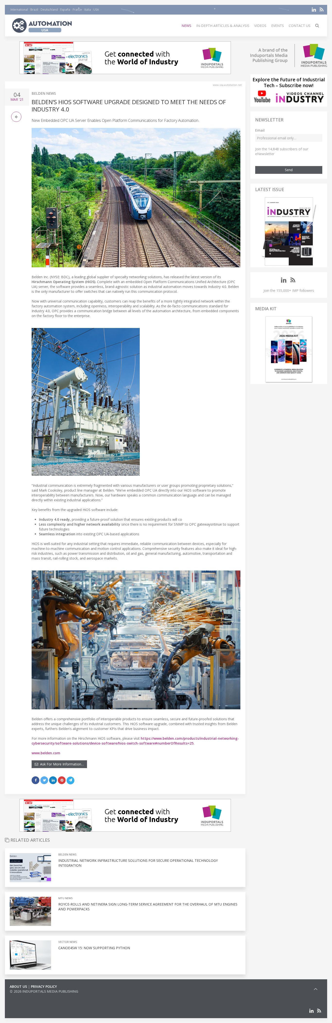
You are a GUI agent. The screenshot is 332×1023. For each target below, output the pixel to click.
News (186, 25)
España (65, 10)
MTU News (65, 898)
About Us (18, 986)
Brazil (34, 10)
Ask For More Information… (61, 764)
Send (289, 170)
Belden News (44, 93)
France (77, 10)
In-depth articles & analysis (222, 25)
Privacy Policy (44, 986)
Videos (260, 25)
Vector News (67, 942)
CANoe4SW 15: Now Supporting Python (94, 948)
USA (96, 10)
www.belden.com (46, 753)
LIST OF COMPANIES (26, 996)
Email (260, 130)
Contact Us (299, 25)
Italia (87, 10)
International (19, 10)
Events (277, 25)
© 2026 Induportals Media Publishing (44, 991)
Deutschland (49, 10)
